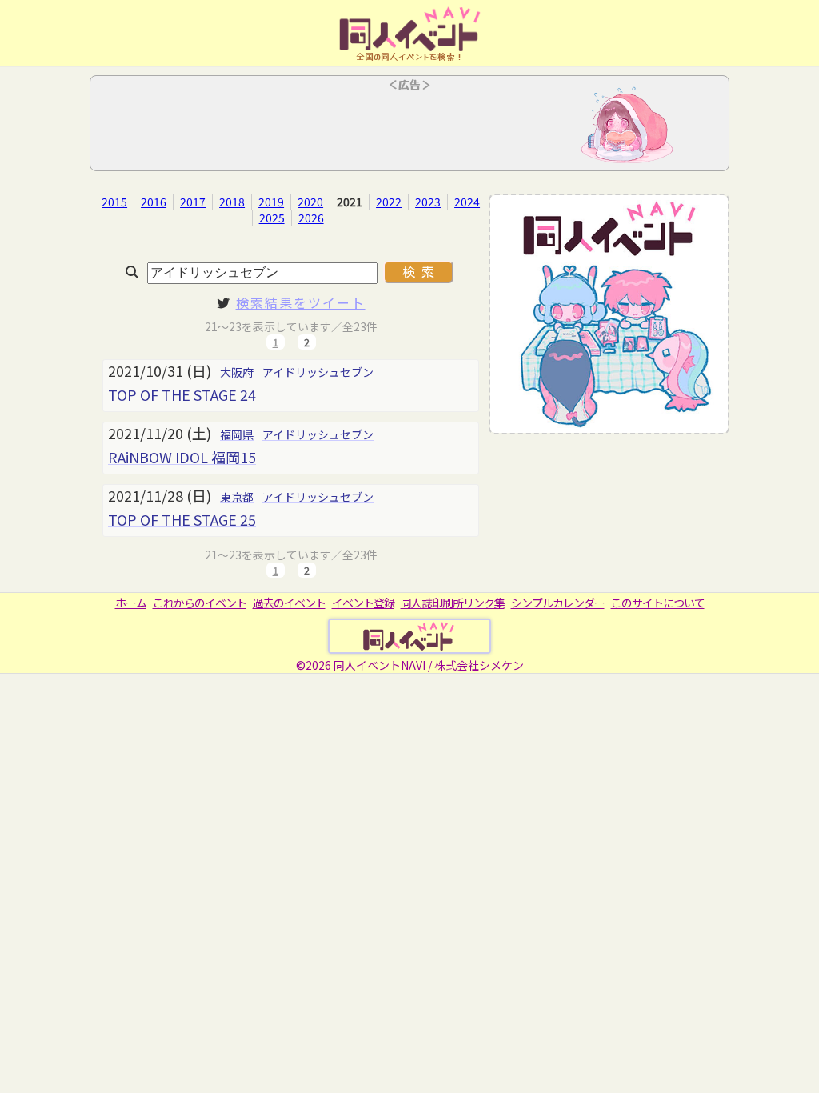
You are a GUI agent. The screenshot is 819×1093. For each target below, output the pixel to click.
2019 (271, 202)
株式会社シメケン (479, 665)
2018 (232, 202)
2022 (389, 202)
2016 (153, 202)
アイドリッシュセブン (318, 372)
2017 (193, 202)
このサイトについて (658, 603)
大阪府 (237, 372)
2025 (272, 218)
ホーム (130, 603)
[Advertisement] (409, 128)
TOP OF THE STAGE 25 (182, 519)
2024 (467, 202)
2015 (114, 202)
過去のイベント (289, 603)
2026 (311, 218)
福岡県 (237, 434)
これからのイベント (199, 603)
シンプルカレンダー (558, 603)
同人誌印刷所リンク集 (453, 603)
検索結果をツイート (301, 302)
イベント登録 (363, 603)
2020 (310, 202)
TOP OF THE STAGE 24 (182, 394)
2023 (428, 202)
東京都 (237, 497)
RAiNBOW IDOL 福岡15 (182, 456)
